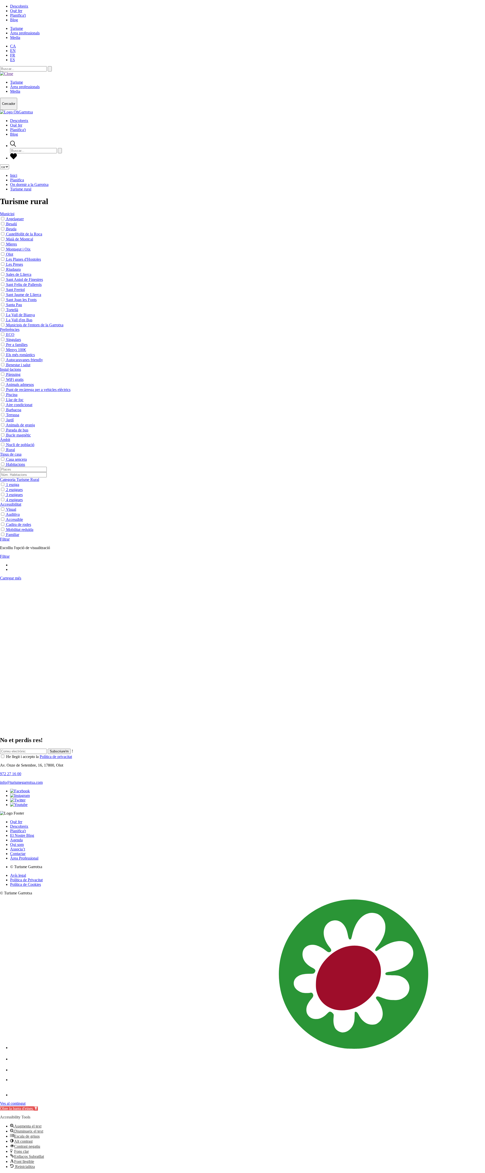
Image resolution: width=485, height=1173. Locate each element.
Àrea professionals (25, 33)
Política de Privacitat (26, 880)
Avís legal (18, 875)
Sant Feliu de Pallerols (24, 284)
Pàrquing (13, 374)
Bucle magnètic (18, 435)
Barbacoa (13, 410)
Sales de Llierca (18, 274)
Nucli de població (20, 445)
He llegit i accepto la (39, 756)
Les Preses (14, 264)
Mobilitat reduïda (19, 529)
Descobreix (19, 6)
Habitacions (15, 464)
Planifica (17, 180)
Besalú (11, 224)
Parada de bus (17, 430)
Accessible (14, 519)
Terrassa (12, 415)
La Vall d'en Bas (19, 320)
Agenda (16, 840)
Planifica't (18, 15)
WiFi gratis (14, 379)
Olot (9, 254)
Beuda (11, 229)
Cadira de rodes (18, 524)
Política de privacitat (56, 756)
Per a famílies (17, 345)
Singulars (13, 339)
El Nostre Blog (22, 835)
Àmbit (5, 439)
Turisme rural (20, 189)
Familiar (12, 534)
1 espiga (12, 484)
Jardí (10, 420)
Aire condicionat (19, 405)
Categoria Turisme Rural (19, 479)
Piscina (11, 395)
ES (12, 60)
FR (12, 55)
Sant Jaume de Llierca (23, 294)
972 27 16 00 (10, 774)
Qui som (17, 844)
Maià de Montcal (19, 239)
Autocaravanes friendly (24, 360)
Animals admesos (20, 384)
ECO (10, 334)
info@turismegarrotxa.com (21, 782)
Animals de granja (20, 425)
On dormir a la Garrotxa (29, 184)
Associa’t (17, 849)
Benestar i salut (18, 365)
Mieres (11, 244)
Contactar (18, 853)
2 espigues (14, 489)
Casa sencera (16, 459)
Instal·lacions (10, 369)
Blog (14, 20)
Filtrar (5, 539)
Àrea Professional (24, 858)
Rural (10, 450)
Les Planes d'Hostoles (23, 259)
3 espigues (14, 495)
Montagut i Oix (18, 249)
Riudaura (13, 269)
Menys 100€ (16, 350)
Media (15, 37)
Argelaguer (15, 219)
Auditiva (13, 514)
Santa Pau (14, 305)
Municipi (7, 214)
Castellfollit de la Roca (24, 234)
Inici (13, 175)
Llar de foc (14, 400)
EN (13, 50)
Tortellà (12, 310)
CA (13, 46)
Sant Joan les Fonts (21, 300)
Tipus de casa (10, 454)
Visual (11, 509)
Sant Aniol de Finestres (24, 279)
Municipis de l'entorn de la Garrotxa (34, 325)
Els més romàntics (20, 355)
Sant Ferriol (15, 289)
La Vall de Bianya (20, 315)
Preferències (9, 329)
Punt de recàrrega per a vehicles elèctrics (38, 389)
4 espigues (14, 500)
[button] (19, 1108)
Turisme (16, 28)
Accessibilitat (10, 504)
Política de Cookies (25, 884)
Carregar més (10, 578)
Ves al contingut (13, 1103)
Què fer (16, 11)
